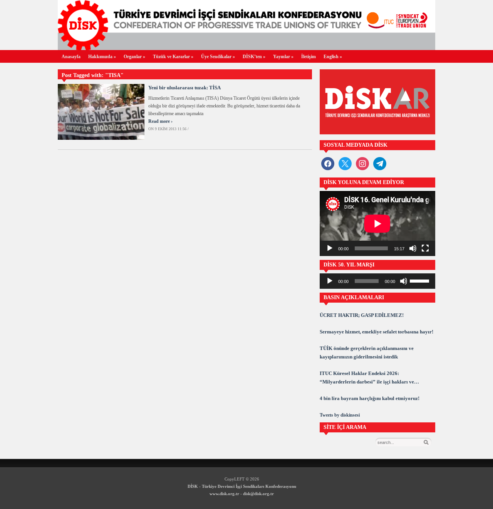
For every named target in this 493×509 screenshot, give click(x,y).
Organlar (134, 56)
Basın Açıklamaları (354, 297)
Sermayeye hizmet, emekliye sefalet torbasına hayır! (376, 332)
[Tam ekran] (425, 248)
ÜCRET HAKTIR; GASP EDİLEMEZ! (362, 315)
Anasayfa (71, 56)
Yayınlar (283, 56)
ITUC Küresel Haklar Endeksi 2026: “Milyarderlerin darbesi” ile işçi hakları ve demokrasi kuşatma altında (367, 378)
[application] (377, 223)
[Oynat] (330, 248)
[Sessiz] (413, 248)
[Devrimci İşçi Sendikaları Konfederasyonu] (246, 48)
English (333, 56)
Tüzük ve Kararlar (173, 56)
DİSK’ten (254, 56)
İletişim (308, 56)
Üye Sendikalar (218, 56)
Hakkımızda (102, 56)
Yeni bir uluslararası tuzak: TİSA (184, 87)
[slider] (420, 280)
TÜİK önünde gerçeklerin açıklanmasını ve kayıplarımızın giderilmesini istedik (367, 352)
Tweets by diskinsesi (340, 415)
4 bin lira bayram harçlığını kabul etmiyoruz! (369, 398)
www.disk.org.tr (224, 493)
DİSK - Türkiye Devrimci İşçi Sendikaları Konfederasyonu (242, 486)
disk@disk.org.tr (258, 493)
